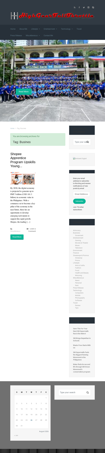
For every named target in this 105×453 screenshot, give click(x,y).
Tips (76, 308)
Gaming (78, 240)
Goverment (79, 235)
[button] (8, 81)
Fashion (78, 268)
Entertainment (78, 238)
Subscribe (79, 201)
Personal (78, 283)
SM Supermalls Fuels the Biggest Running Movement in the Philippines (81, 356)
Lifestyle (76, 263)
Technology (77, 290)
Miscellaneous (15, 231)
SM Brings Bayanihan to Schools (38, 68)
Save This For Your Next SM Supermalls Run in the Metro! (80, 331)
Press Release (78, 288)
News (77, 280)
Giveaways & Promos (81, 255)
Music (77, 245)
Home (12, 128)
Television (78, 248)
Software (78, 300)
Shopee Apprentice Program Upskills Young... (22, 160)
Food (77, 270)
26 (31, 420)
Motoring (78, 275)
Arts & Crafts (80, 265)
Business (76, 233)
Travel (75, 303)
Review (77, 305)
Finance (76, 253)
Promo (77, 260)
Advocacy (77, 230)
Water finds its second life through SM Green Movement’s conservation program (81, 368)
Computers (79, 293)
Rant (76, 285)
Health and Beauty (81, 273)
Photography (80, 298)
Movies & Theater (81, 243)
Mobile (77, 295)
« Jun (16, 435)
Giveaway (78, 258)
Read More (24, 91)
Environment (77, 250)
